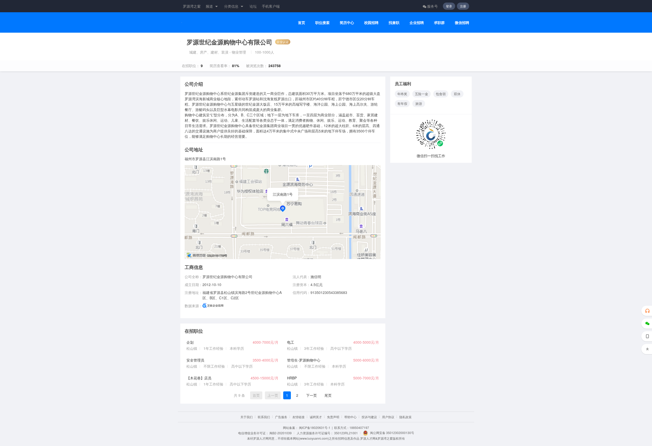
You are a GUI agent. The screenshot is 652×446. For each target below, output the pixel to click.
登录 (449, 6)
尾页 (328, 395)
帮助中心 (350, 417)
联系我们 (264, 417)
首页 (301, 22)
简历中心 (347, 22)
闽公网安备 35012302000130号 (392, 432)
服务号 (432, 6)
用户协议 (388, 417)
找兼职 (394, 22)
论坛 (253, 6)
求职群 (439, 22)
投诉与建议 (369, 417)
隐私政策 (405, 417)
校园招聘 (371, 22)
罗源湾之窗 (192, 6)
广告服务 (281, 417)
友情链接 (298, 417)
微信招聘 (462, 22)
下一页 (311, 395)
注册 (463, 6)
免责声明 (333, 417)
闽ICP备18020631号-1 (314, 427)
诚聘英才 (316, 417)
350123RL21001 (346, 433)
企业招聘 (417, 22)
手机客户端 (271, 6)
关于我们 (246, 417)
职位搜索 (322, 22)
